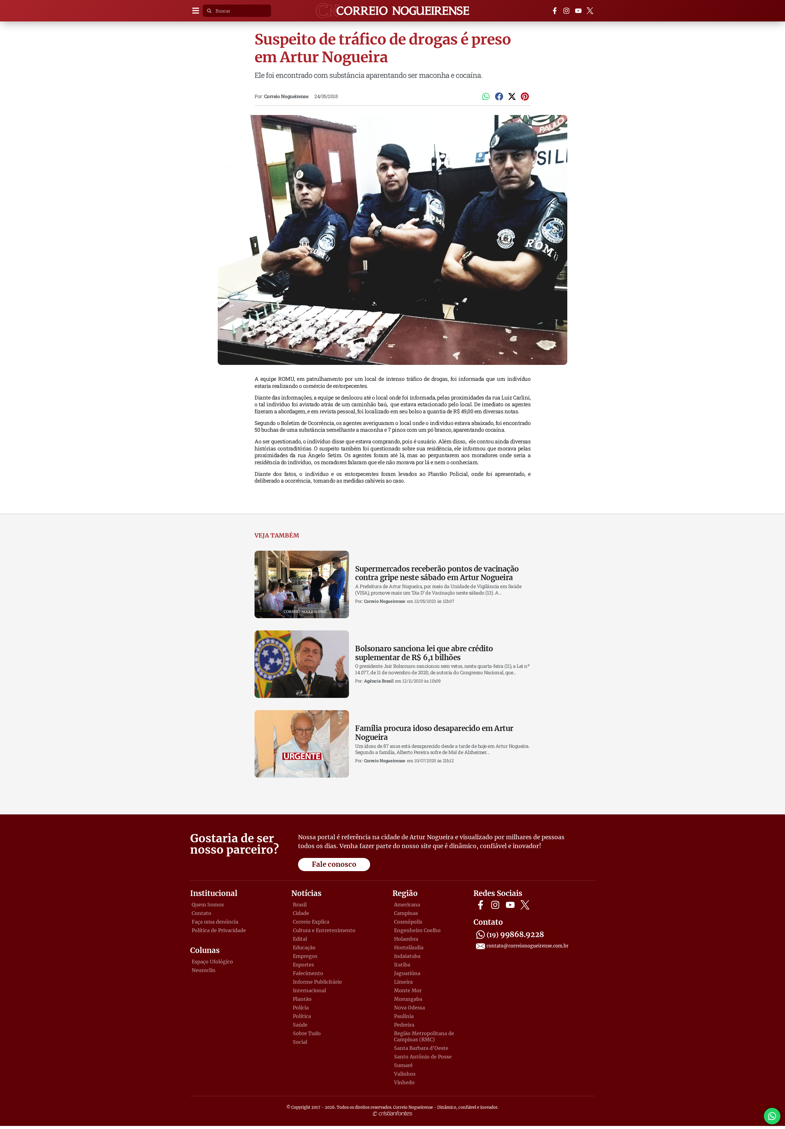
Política (302, 1016)
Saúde (300, 1025)
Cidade (301, 913)
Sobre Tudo (307, 1033)
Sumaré (403, 1065)
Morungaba (408, 999)
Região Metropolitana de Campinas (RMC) (424, 1036)
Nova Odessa (409, 1008)
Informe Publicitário (317, 982)
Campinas (406, 913)
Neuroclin (204, 970)
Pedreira (404, 1025)
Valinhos (404, 1074)
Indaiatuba (407, 956)
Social (300, 1042)
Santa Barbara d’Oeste (421, 1048)
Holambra (406, 939)
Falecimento (308, 973)
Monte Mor (408, 990)
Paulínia (404, 1016)
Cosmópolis (408, 922)
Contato (201, 913)
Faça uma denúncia (215, 922)
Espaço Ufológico (212, 962)
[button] (195, 11)
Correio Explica (311, 922)
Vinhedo (404, 1082)
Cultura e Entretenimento (324, 930)
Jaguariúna (407, 973)
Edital (300, 939)
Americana (407, 904)
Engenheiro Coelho (417, 930)
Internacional (309, 990)
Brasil (300, 904)
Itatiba (402, 965)
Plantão (302, 999)
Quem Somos (208, 904)
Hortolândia (408, 947)
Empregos (305, 956)
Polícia (301, 1008)
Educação (304, 947)
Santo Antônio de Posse (423, 1057)
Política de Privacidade (219, 930)
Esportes (303, 965)
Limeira (403, 982)
